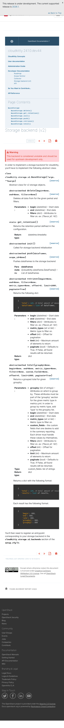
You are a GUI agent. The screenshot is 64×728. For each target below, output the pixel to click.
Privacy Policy (8, 682)
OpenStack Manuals (10, 654)
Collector (17, 78)
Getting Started (8, 657)
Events (4, 636)
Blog (4, 620)
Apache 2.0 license (47, 704)
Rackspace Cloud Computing (43, 706)
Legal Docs (6, 673)
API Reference (14, 93)
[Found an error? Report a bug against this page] (56, 141)
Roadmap (17, 73)
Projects (5, 614)
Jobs (4, 639)
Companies (6, 642)
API (15, 83)
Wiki (3, 664)
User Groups (7, 633)
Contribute (6, 645)
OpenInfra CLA (8, 685)
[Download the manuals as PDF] (50, 141)
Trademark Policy (9, 679)
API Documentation (10, 661)
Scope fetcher (19, 76)
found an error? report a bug (23, 589)
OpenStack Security (10, 617)
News (4, 623)
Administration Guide (16, 66)
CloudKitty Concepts (16, 56)
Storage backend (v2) (22, 81)
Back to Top (55, 13)
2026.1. (15, 6)
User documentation (16, 61)
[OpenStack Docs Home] (12, 41)
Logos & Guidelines (10, 676)
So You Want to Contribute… (19, 88)
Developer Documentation (19, 71)
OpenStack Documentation (38, 41)
